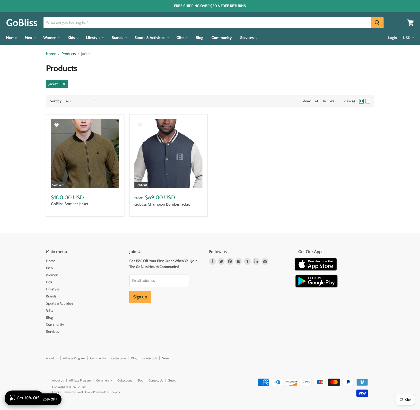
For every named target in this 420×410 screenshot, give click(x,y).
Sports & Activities (150, 37)
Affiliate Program (74, 358)
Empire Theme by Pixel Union (72, 392)
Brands (118, 37)
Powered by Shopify (106, 392)
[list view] (367, 101)
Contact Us (149, 358)
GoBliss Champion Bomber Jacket (162, 204)
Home (11, 37)
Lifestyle (93, 37)
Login (392, 38)
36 (324, 101)
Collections (118, 358)
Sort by (55, 101)
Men (29, 37)
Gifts (180, 37)
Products (68, 54)
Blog (199, 37)
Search (166, 358)
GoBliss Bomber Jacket (69, 203)
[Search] (377, 22)
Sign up (140, 297)
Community (221, 37)
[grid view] (361, 101)
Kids (72, 37)
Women (50, 37)
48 (332, 101)
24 (316, 101)
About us (52, 358)
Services (247, 37)
